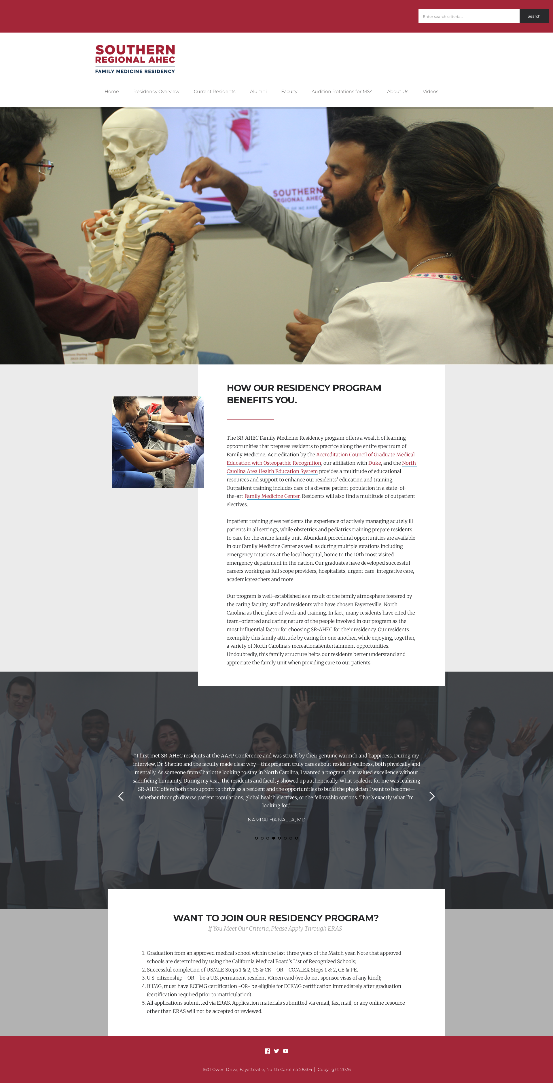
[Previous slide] (121, 796)
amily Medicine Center (273, 496)
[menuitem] (116, 92)
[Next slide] (431, 796)
